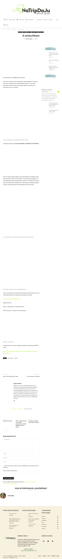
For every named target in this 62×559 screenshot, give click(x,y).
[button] (57, 20)
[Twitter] (57, 1)
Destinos (13, 19)
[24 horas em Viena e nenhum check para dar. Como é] (3, 502)
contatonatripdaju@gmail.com (28, 550)
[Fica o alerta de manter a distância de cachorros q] (34, 502)
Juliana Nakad (29, 38)
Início (6, 19)
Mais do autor (28, 408)
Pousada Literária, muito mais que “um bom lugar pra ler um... (54, 54)
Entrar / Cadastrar (6, 1)
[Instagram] (15, 401)
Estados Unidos (35, 32)
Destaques (30, 419)
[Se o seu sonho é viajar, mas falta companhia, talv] (42, 502)
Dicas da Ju (29, 32)
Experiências (39, 19)
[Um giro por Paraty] (25, 525)
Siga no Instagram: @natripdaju (31, 488)
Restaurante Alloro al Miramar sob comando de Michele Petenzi (53, 68)
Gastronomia (30, 19)
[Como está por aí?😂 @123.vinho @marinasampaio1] (50, 502)
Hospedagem (21, 19)
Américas (14, 29)
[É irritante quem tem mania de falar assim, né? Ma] (58, 502)
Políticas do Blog (55, 555)
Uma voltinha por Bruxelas (33, 376)
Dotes (16, 557)
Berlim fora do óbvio (7, 420)
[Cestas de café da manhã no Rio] (45, 62)
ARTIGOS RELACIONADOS (17, 408)
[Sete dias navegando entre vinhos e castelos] (34, 414)
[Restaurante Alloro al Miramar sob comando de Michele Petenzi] (45, 68)
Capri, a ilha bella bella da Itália (10, 376)
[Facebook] (54, 1)
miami (16, 358)
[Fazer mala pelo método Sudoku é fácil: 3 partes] (11, 502)
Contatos (44, 555)
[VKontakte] (59, 1)
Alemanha (5, 419)
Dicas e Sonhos (49, 19)
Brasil (17, 419)
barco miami (10, 358)
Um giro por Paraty (32, 524)
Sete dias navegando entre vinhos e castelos (13, 526)
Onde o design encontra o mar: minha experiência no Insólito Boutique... (53, 104)
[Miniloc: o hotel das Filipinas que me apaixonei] (25, 520)
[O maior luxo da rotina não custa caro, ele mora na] (19, 502)
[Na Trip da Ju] (31, 8)
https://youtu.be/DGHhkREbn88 (11, 298)
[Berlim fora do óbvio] (8, 414)
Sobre (6, 25)
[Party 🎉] (27, 502)
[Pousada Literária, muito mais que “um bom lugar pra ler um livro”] (45, 54)
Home (39, 555)
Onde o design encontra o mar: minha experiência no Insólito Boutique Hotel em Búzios (21, 424)
